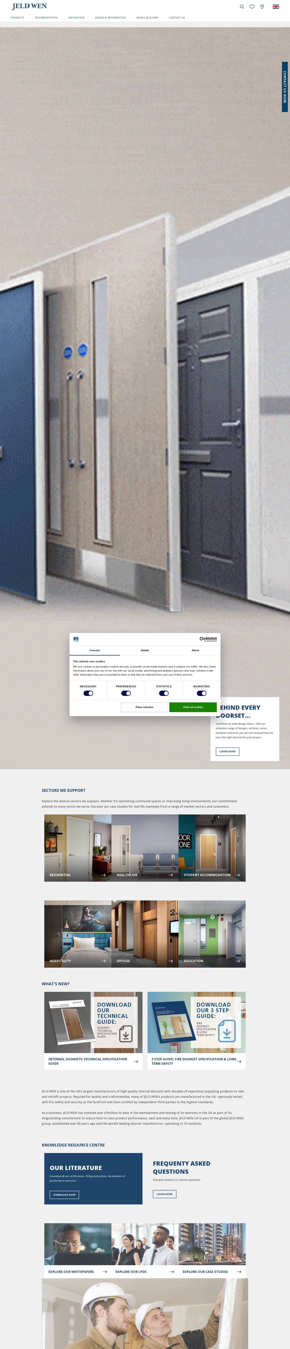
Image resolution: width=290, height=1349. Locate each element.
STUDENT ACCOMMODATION (207, 875)
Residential (60, 875)
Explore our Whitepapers (71, 1272)
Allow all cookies (193, 707)
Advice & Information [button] (110, 17)
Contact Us (177, 17)
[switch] (126, 693)
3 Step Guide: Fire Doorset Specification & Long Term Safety (194, 1061)
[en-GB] (276, 6)
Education (193, 961)
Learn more (228, 751)
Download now (64, 1194)
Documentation (46, 17)
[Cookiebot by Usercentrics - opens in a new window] (202, 639)
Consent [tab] (95, 650)
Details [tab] (145, 650)
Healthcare (127, 875)
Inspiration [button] (76, 17)
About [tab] (195, 650)
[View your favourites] (252, 6)
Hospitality (60, 961)
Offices (123, 961)
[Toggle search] (242, 6)
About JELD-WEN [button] (147, 17)
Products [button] (17, 17)
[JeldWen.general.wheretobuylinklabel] (262, 6)
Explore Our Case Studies (205, 1272)
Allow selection (144, 707)
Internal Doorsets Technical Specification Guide (87, 1061)
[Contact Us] (285, 87)
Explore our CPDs (131, 1272)
